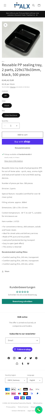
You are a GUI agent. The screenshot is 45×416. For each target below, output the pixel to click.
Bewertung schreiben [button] (22, 301)
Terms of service (23, 407)
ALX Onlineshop (13, 403)
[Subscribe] (37, 340)
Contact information (18, 411)
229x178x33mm (10, 115)
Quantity (5, 121)
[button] (5, 5)
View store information (13, 161)
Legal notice (32, 411)
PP (5, 96)
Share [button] (7, 271)
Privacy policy (11, 407)
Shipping (12, 87)
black (6, 105)
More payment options (22, 148)
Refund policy (38, 403)
